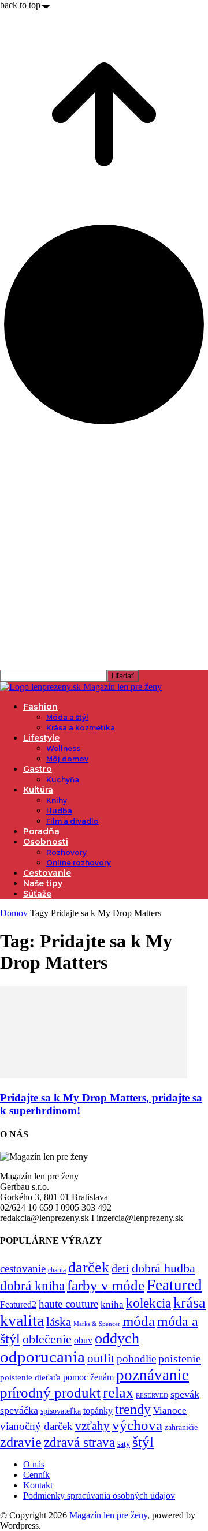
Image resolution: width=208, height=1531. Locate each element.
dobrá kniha (32, 1286)
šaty (123, 1444)
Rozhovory (66, 852)
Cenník (36, 1475)
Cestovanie (47, 873)
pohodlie (136, 1359)
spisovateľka (60, 1411)
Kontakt (38, 1485)
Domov (14, 913)
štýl (143, 1441)
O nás (33, 1464)
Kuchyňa (62, 779)
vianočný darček (36, 1426)
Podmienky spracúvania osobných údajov (99, 1495)
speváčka (19, 1410)
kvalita (22, 1321)
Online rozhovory (78, 862)
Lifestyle (41, 738)
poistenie (179, 1358)
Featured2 (18, 1304)
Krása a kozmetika (80, 727)
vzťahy (92, 1426)
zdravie (21, 1442)
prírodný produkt (50, 1393)
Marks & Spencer (96, 1323)
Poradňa (41, 831)
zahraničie (181, 1427)
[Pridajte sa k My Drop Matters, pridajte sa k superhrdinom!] (93, 1075)
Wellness (63, 748)
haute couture (68, 1304)
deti (120, 1268)
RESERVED (152, 1395)
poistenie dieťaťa (30, 1377)
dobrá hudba (163, 1268)
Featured (174, 1285)
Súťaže (37, 893)
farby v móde (105, 1285)
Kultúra (38, 790)
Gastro (37, 769)
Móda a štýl (67, 717)
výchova (137, 1425)
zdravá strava (79, 1442)
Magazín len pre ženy (108, 1515)
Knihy (56, 800)
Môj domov (67, 759)
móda (138, 1321)
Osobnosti (45, 842)
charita (57, 1270)
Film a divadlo (72, 821)
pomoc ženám (88, 1377)
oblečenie (47, 1339)
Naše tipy (42, 883)
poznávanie (152, 1375)
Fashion (40, 706)
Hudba (59, 810)
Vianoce (170, 1410)
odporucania (42, 1356)
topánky (98, 1410)
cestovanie (23, 1269)
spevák (184, 1394)
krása (189, 1302)
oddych (117, 1338)
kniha (112, 1304)
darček (88, 1267)
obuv (83, 1340)
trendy (133, 1409)
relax (118, 1392)
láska (58, 1322)
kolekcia (148, 1302)
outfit (100, 1358)
